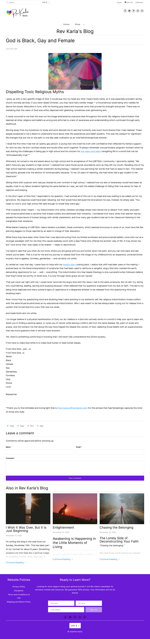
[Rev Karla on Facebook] (125, 10)
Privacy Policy (19, 586)
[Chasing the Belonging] (122, 508)
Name (9, 447)
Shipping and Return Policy (19, 602)
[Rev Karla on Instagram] (137, 10)
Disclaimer (18, 590)
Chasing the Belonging (116, 527)
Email (79, 447)
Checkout (139, 2)
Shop (78, 24)
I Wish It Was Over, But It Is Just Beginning (26, 529)
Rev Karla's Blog (75, 31)
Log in (119, 2)
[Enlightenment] (75, 508)
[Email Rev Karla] (142, 10)
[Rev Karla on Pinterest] (133, 10)
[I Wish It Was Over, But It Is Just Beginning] (28, 508)
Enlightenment (63, 527)
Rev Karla (78, 631)
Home (66, 24)
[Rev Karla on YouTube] (129, 10)
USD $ (44, 2)
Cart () (129, 2)
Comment (10, 458)
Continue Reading (15, 562)
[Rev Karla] (75, 13)
